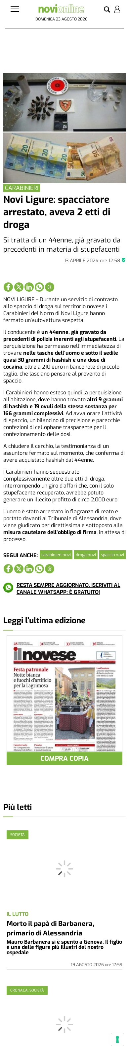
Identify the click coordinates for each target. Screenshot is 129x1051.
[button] (107, 10)
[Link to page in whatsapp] (39, 287)
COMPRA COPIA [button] (64, 758)
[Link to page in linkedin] (29, 287)
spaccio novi (112, 555)
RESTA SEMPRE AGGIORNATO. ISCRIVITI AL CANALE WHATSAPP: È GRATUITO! (68, 589)
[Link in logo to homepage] (61, 10)
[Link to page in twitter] (18, 287)
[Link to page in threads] (49, 287)
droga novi (86, 555)
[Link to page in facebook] (8, 287)
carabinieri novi (56, 555)
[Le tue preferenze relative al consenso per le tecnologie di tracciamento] (117, 1039)
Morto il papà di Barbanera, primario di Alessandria (50, 928)
